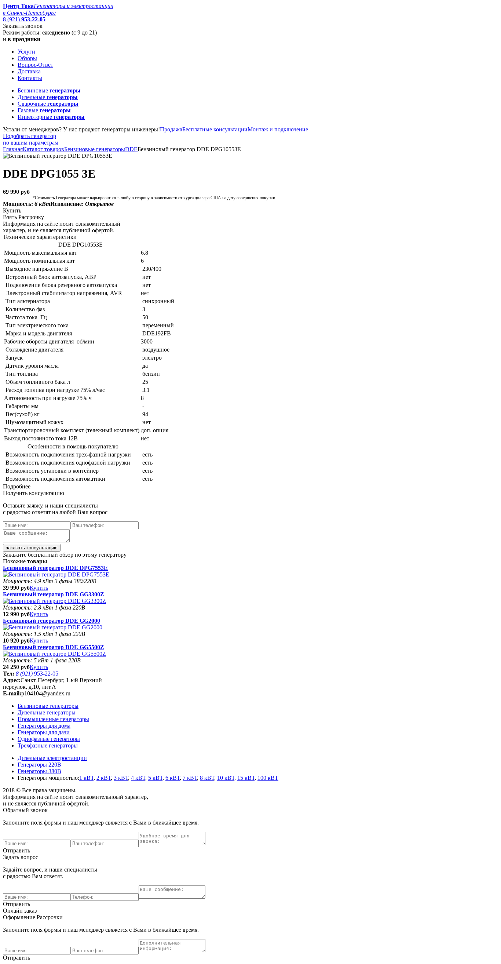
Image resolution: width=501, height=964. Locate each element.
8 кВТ (207, 778)
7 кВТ (190, 778)
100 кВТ (267, 778)
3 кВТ (121, 778)
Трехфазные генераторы (48, 745)
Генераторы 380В (39, 771)
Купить (39, 588)
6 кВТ (172, 778)
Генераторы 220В (39, 764)
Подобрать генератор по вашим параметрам (30, 139)
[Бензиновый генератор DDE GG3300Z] (54, 601)
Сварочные (48, 104)
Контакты (30, 78)
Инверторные (51, 117)
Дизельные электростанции (52, 758)
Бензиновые (49, 90)
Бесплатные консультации (215, 129)
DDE (131, 149)
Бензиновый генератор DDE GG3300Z (53, 594)
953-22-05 (37, 673)
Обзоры (27, 58)
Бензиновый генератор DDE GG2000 (51, 621)
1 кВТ (86, 778)
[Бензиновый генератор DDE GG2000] (52, 627)
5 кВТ (155, 778)
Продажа (171, 129)
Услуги (26, 51)
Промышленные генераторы (53, 719)
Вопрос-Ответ (35, 65)
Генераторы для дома (44, 726)
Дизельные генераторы (47, 712)
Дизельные (48, 97)
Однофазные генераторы (49, 739)
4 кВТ (138, 778)
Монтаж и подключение (278, 129)
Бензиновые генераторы (94, 149)
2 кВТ (103, 778)
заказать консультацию (32, 547)
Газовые (44, 110)
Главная (13, 149)
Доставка (29, 71)
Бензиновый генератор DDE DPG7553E (55, 568)
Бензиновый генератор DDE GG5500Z (53, 647)
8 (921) (24, 19)
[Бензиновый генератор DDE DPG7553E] (56, 574)
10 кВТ (225, 778)
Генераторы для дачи (44, 732)
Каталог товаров (43, 149)
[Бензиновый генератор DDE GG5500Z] (54, 654)
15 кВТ (246, 778)
